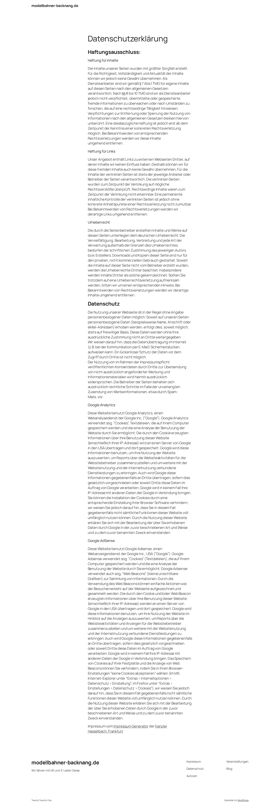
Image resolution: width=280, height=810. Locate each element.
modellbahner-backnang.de (54, 5)
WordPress (243, 800)
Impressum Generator (130, 726)
